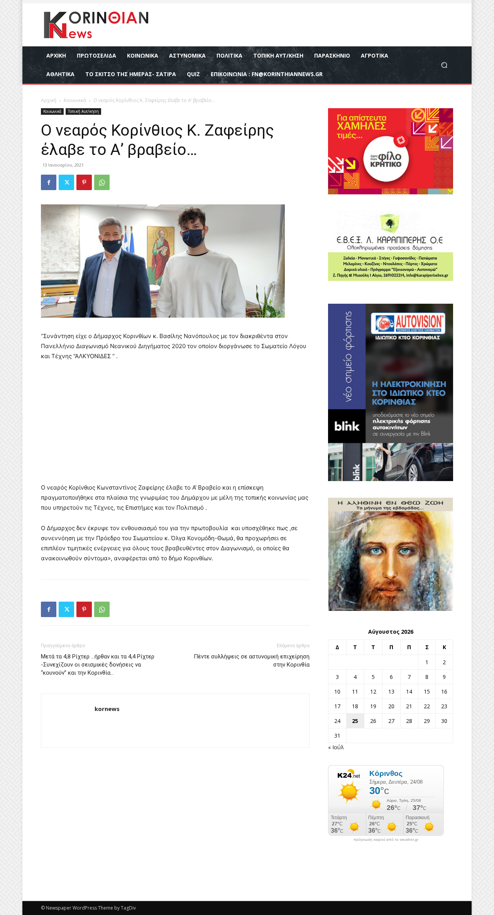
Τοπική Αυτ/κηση (83, 111)
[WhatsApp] (102, 182)
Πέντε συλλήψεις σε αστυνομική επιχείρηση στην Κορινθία (252, 660)
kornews (107, 709)
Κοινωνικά (75, 100)
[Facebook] (48, 182)
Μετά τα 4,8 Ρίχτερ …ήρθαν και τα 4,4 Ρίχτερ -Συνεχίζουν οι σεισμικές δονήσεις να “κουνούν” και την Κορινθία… (97, 664)
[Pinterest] (84, 182)
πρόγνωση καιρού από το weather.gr (386, 840)
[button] (444, 65)
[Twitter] (66, 182)
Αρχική (48, 100)
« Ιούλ (336, 747)
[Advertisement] (175, 425)
